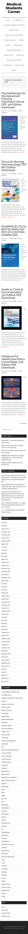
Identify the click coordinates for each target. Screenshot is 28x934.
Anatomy (3, 701)
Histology (4, 768)
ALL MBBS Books (6, 695)
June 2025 (4, 550)
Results (3, 878)
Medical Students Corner (14, 8)
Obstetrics (4, 826)
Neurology (4, 811)
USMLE (3, 896)
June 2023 (4, 620)
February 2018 (5, 666)
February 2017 (5, 678)
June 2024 (4, 587)
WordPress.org (5, 916)
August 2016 (4, 681)
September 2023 (6, 611)
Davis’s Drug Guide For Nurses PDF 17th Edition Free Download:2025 (12, 498)
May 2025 (4, 553)
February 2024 (5, 596)
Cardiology (4, 722)
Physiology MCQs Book (7, 856)
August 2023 (4, 614)
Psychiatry (4, 866)
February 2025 (5, 562)
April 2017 (4, 672)
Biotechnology (5, 716)
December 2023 (5, 602)
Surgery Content (5, 884)
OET (2, 829)
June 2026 (4, 522)
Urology (3, 893)
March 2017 (4, 675)
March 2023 (4, 629)
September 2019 (6, 663)
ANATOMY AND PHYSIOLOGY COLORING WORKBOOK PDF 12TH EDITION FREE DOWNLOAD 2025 (12, 458)
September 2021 (6, 654)
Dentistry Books (5, 734)
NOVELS (3, 817)
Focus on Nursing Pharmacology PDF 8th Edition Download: (14, 166)
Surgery (3, 881)
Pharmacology (5, 850)
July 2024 (4, 583)
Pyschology (4, 869)
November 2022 (5, 641)
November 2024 (5, 571)
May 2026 (4, 526)
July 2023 (4, 617)
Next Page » (24, 423)
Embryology (4, 744)
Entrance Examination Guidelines (10, 750)
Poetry (3, 863)
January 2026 (5, 529)
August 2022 (4, 651)
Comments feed (5, 913)
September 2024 (6, 577)
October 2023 (5, 608)
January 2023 (5, 635)
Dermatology (4, 738)
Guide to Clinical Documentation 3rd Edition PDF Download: (12, 293)
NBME (3, 795)
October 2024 (5, 574)
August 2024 (4, 580)
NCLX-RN (4, 799)
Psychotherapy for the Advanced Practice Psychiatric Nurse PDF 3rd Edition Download (13, 100)
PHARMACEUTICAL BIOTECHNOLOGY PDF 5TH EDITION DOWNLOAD (14, 231)
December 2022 (5, 638)
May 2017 (4, 669)
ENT (2, 747)
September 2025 (6, 541)
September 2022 (6, 648)
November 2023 (5, 605)
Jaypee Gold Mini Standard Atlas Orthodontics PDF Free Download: (13, 505)
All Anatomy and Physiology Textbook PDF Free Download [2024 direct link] (13, 479)
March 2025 (4, 559)
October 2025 (5, 538)
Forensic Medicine (6, 753)
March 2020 (4, 657)
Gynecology (4, 765)
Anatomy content (5, 707)
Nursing (3, 820)
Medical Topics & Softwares (9, 777)
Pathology (4, 838)
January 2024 (5, 599)
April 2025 (4, 556)
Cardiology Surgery (6, 725)
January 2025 (5, 565)
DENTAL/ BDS (5, 731)
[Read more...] (21, 152)
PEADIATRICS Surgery (7, 844)
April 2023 (4, 626)
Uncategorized (5, 890)
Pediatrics (4, 847)
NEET (2, 802)
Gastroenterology (6, 759)
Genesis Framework (9, 928)
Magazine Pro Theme (18, 926)
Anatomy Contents (6, 710)
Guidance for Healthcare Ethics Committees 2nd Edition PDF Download (13, 362)
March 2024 (4, 593)
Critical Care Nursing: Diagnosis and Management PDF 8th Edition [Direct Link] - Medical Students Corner (13, 494)
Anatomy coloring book (7, 704)
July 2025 (4, 547)
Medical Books (5, 771)
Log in (3, 907)
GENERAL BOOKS (6, 762)
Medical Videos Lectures (8, 780)
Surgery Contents (6, 887)
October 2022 (5, 645)
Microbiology (5, 786)
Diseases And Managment (8, 741)
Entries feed (4, 910)
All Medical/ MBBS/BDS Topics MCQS (11, 698)
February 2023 (5, 632)
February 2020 (5, 660)
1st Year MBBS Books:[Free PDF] (10, 692)
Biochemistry (5, 713)
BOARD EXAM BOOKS (7, 719)
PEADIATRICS (5, 841)
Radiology (4, 872)
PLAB (3, 860)
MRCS (3, 792)
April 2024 (4, 590)
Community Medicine (7, 728)
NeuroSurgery (5, 814)
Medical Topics (5, 774)
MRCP (3, 789)
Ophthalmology (5, 832)
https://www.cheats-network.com (10, 503)
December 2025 (5, 532)
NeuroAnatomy (5, 808)
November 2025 (5, 535)
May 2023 (4, 623)
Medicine (3, 783)
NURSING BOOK (5, 823)
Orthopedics (4, 835)
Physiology (4, 853)
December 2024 (5, 568)
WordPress (17, 928)
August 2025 (4, 544)
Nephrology (4, 805)
